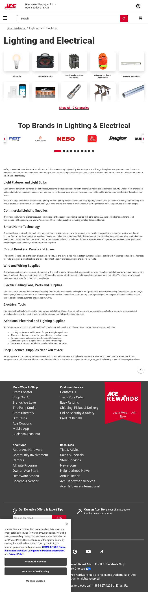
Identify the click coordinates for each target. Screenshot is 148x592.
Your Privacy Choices (71, 568)
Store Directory (23, 413)
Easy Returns (69, 402)
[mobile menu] (5, 17)
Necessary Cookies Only (35, 571)
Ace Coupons (22, 423)
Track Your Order (72, 397)
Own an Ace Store (25, 470)
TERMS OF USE (50, 547)
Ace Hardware (16, 28)
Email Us (121, 585)
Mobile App (21, 428)
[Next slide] (143, 138)
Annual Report (70, 476)
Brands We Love (24, 402)
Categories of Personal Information (46, 550)
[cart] (141, 18)
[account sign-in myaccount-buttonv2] (139, 6)
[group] (15, 139)
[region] (35, 555)
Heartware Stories (26, 476)
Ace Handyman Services (77, 481)
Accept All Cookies (35, 561)
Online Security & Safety (77, 413)
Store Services (70, 460)
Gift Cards (20, 418)
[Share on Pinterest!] (75, 551)
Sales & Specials (72, 455)
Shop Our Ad (22, 397)
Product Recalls (71, 418)
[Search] (124, 18)
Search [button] (25, 18)
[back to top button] (140, 370)
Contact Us (68, 392)
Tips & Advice (69, 450)
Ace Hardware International (80, 486)
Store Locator (22, 392)
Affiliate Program (25, 465)
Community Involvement (30, 455)
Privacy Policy (16, 554)
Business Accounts (26, 434)
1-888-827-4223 (102, 585)
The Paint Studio (24, 408)
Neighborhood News (75, 470)
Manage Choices (35, 581)
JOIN (59, 518)
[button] (57, 151)
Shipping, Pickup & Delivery (79, 408)
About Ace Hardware (28, 450)
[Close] (67, 524)
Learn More (120, 412)
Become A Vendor (25, 481)
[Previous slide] (5, 138)
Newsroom (68, 465)
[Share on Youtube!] (88, 551)
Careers (18, 460)
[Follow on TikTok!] (102, 551)
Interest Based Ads (80, 564)
